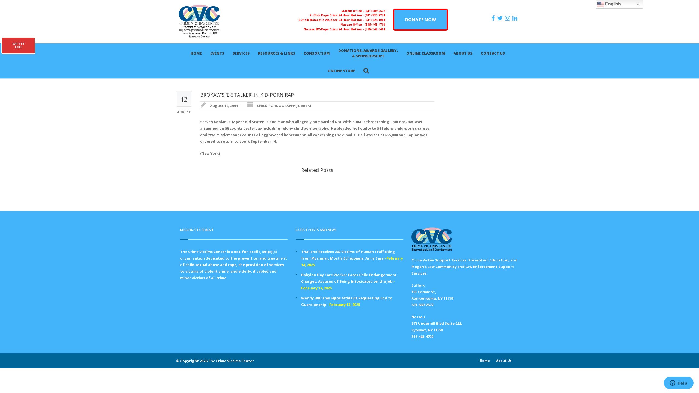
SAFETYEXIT (18, 45)
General (305, 105)
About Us (463, 53)
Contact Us (493, 53)
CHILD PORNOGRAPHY (276, 105)
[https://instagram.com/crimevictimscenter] (508, 18)
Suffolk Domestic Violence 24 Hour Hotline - (331, 20)
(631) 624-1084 (375, 20)
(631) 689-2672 (375, 11)
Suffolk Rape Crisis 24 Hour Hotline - (337, 15)
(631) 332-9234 (375, 15)
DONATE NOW (420, 20)
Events (217, 53)
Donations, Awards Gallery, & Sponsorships (368, 53)
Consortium (317, 53)
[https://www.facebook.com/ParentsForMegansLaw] (493, 18)
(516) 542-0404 (375, 29)
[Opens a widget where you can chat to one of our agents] (679, 383)
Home (196, 53)
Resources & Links (276, 53)
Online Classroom (425, 53)
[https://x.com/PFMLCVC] (500, 18)
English (612, 4)
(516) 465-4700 (375, 24)
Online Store (341, 70)
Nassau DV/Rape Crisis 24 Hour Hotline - (334, 29)
